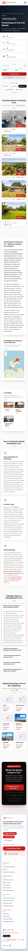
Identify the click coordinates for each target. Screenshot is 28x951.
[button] (15, 361)
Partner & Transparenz (9, 872)
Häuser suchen (15, 74)
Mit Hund (5, 86)
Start (2, 13)
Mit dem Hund (6, 882)
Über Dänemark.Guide (9, 867)
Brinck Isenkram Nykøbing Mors (12, 571)
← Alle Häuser (14, 92)
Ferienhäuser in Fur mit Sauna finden (13, 787)
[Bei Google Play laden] (6, 936)
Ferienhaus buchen (8, 879)
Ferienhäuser (7, 13)
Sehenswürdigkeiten (8, 890)
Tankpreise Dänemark (9, 898)
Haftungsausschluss (8, 921)
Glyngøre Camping (16, 577)
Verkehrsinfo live (7, 903)
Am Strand (19, 89)
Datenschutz (6, 916)
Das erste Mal (6, 885)
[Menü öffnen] (25, 2)
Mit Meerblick (9, 89)
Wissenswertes (7, 887)
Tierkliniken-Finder (8, 906)
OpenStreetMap (21, 377)
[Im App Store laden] (10, 933)
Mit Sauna (22, 86)
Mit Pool (14, 86)
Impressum (6, 913)
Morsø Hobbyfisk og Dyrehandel (12, 573)
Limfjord (16, 507)
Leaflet (15, 377)
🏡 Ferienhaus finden (14, 848)
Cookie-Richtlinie (7, 919)
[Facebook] (10, 945)
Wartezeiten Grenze (8, 900)
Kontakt (5, 869)
